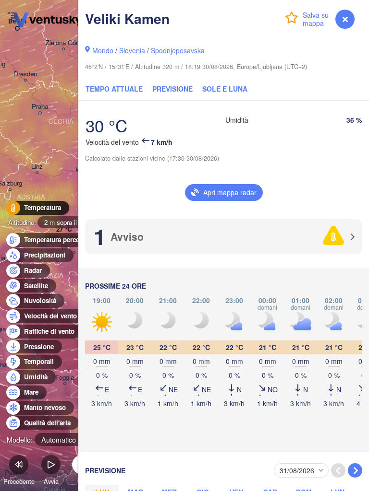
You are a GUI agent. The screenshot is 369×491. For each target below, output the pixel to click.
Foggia (64, 378)
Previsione (172, 89)
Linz (37, 167)
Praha (40, 107)
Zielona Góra (63, 43)
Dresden (25, 74)
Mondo (102, 50)
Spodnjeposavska (178, 50)
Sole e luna (224, 89)
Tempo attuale (114, 89)
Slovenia (132, 50)
